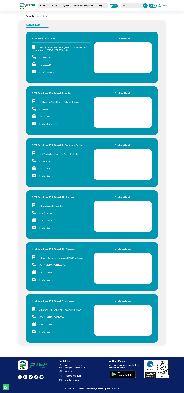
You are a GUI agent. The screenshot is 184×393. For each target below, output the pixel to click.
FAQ (100, 5)
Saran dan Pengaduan (83, 5)
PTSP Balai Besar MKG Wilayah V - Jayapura (53, 301)
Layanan (65, 5)
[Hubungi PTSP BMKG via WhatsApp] (6, 387)
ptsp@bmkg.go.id (72, 380)
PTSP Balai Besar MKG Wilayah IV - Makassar (53, 249)
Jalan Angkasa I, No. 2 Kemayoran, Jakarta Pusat (75, 366)
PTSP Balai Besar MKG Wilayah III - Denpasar (53, 197)
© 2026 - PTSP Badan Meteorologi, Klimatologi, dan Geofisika (92, 389)
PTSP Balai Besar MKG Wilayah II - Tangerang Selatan (57, 145)
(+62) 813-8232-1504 (73, 376)
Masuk (163, 5)
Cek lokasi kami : (123, 38)
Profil (54, 5)
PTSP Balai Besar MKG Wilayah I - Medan (51, 93)
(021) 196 (68, 371)
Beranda (44, 5)
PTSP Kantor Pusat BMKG (44, 38)
